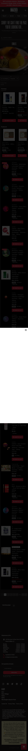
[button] (25, 330)
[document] (14, 375)
